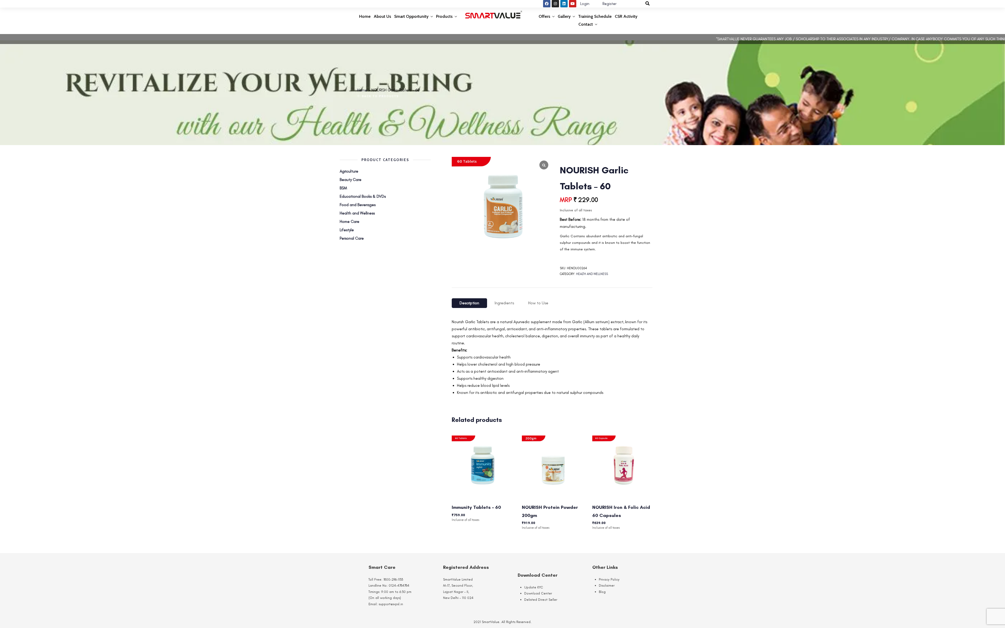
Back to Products (380, 96)
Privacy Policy (609, 579)
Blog (602, 592)
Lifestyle (347, 230)
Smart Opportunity (411, 16)
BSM (343, 188)
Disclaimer (607, 585)
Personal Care (352, 238)
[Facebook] (546, 3)
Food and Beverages (358, 204)
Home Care (349, 221)
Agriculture (349, 171)
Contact (585, 24)
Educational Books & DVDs (363, 196)
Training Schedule (595, 16)
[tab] (469, 303)
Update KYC (533, 587)
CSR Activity (626, 16)
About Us (382, 16)
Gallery (564, 16)
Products (444, 16)
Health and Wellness (592, 274)
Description (469, 303)
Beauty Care (350, 179)
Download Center (538, 593)
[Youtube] (572, 3)
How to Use (538, 303)
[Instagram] (555, 3)
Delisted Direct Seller (540, 600)
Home (365, 16)
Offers (544, 16)
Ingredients (504, 303)
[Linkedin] (564, 3)
